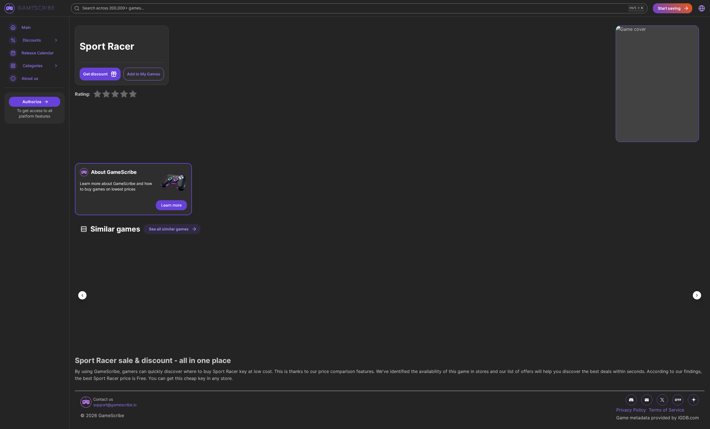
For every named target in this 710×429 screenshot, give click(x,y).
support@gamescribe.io (114, 404)
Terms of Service (666, 410)
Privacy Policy (631, 410)
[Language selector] (702, 8)
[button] (133, 189)
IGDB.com (688, 417)
